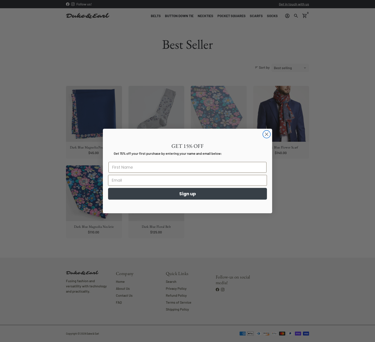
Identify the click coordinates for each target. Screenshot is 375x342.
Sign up (187, 194)
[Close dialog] (266, 134)
